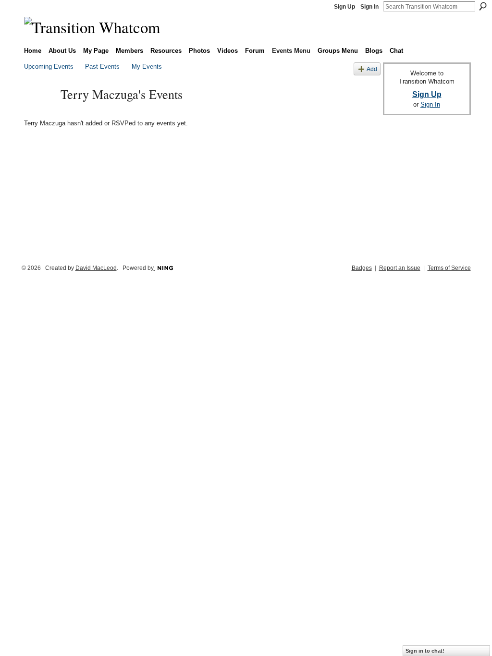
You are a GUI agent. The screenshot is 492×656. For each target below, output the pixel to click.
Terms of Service (449, 268)
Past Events (102, 66)
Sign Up (344, 6)
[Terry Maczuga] (39, 111)
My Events (147, 66)
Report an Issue (399, 268)
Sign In (369, 6)
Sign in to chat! (425, 651)
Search (483, 6)
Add (372, 69)
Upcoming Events (49, 66)
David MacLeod (96, 268)
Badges (362, 268)
